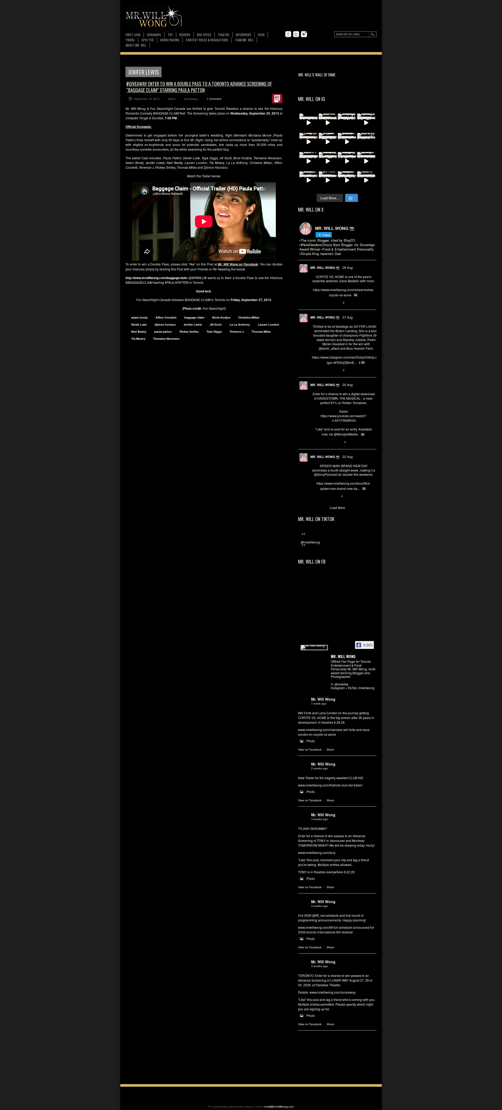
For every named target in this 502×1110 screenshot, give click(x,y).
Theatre (223, 34)
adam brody (139, 317)
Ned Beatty (138, 331)
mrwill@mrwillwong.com (279, 1106)
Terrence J (237, 331)
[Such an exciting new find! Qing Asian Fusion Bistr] (347, 180)
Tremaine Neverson (166, 339)
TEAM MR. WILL (244, 40)
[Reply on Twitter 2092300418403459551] (315, 442)
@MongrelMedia (346, 434)
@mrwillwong (310, 542)
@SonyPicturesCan (328, 474)
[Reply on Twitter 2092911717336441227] (315, 370)
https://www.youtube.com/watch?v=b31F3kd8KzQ (344, 418)
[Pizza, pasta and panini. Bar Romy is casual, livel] (308, 180)
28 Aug (348, 267)
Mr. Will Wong (323, 699)
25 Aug (348, 384)
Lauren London (268, 324)
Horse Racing (169, 40)
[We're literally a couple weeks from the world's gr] (347, 142)
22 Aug (348, 456)
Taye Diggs (214, 331)
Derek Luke (139, 324)
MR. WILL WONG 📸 (325, 267)
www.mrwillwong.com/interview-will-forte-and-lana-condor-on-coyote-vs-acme (334, 732)
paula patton (163, 331)
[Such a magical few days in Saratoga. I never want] (347, 123)
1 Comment (214, 99)
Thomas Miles (261, 331)
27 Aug (348, 317)
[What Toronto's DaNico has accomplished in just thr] (308, 161)
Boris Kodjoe (221, 317)
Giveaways (154, 34)
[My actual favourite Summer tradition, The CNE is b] (347, 161)
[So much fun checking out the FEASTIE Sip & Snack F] (328, 161)
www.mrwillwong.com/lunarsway (333, 992)
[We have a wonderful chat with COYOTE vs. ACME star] (328, 180)
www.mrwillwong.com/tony (316, 852)
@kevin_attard (329, 348)
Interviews (243, 34)
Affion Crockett (166, 317)
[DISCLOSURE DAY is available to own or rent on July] (308, 123)
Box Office (204, 34)
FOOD (261, 34)
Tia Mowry (138, 339)
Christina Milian (249, 317)
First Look (133, 34)
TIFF (170, 34)
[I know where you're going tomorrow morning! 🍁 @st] (308, 142)
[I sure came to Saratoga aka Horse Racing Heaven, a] (366, 123)
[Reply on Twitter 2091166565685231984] (315, 496)
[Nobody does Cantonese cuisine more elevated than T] (366, 180)
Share (330, 749)
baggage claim (194, 317)
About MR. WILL (136, 45)
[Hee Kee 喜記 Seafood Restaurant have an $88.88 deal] (328, 123)
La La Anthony (240, 324)
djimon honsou (165, 324)
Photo (310, 741)
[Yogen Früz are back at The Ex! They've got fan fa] (328, 142)
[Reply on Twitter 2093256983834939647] (315, 303)
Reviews (184, 34)
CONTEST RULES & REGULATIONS (207, 40)
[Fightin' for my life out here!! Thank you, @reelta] (366, 142)
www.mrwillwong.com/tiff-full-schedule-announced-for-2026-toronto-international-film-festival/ (336, 929)
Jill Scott (216, 324)
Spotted (147, 40)
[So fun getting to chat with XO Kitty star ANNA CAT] (366, 161)
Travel (130, 40)
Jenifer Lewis (193, 324)
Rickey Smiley (189, 331)
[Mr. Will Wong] (314, 647)
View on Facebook (310, 749)
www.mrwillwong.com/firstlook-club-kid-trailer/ (330, 785)
